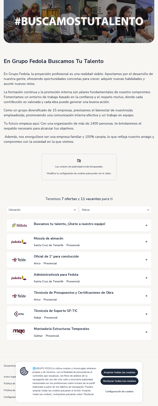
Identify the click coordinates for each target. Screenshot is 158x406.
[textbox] (42, 209)
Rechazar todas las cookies (119, 381)
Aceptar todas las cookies (119, 372)
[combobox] (42, 209)
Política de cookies (14, 383)
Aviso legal (10, 376)
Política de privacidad (15, 390)
